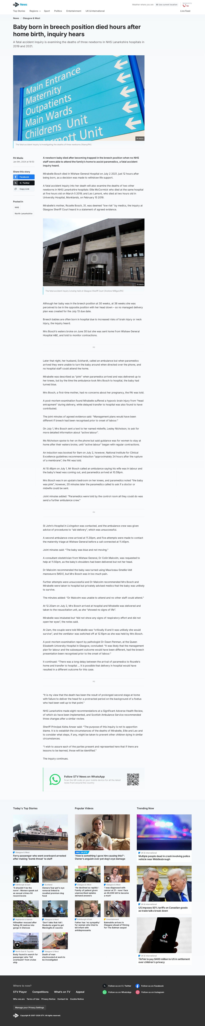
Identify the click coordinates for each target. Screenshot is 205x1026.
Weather (136, 4)
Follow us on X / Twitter (119, 986)
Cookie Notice (77, 999)
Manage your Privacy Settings (29, 1007)
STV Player (20, 991)
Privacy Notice (48, 999)
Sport (47, 10)
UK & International (95, 10)
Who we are (19, 999)
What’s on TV (62, 991)
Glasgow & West (31, 18)
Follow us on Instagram (152, 992)
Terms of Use (33, 999)
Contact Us (62, 999)
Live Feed (185, 10)
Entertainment (73, 10)
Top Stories (19, 10)
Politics (58, 10)
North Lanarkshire (23, 213)
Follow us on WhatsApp (119, 992)
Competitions (40, 991)
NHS (17, 207)
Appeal (80, 991)
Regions (34, 10)
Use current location (168, 4)
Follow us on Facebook (152, 986)
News (16, 18)
